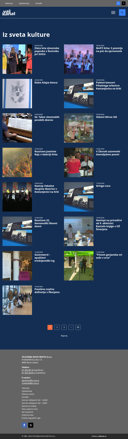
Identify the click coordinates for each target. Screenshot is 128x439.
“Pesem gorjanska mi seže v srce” (109, 256)
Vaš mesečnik (27, 412)
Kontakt (39, 3)
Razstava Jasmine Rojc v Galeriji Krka (46, 153)
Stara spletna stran (30, 409)
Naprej (64, 335)
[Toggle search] (122, 12)
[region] (32, 419)
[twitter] (124, 3)
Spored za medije (29, 406)
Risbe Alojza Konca (46, 82)
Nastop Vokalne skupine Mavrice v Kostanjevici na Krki (46, 188)
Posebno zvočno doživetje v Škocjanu (47, 291)
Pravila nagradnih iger (31, 418)
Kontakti (25, 397)
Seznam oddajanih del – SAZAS (35, 400)
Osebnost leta (27, 415)
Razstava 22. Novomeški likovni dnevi (45, 223)
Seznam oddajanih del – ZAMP (34, 403)
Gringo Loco (103, 185)
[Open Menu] (113, 12)
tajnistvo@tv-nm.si (30, 380)
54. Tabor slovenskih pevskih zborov (46, 119)
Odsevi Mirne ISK (106, 117)
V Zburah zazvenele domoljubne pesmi (108, 153)
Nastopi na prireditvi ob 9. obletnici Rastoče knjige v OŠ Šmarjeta (109, 225)
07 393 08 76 (27, 370)
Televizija (9, 3)
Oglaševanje (24, 3)
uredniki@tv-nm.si (30, 383)
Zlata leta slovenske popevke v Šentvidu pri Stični (46, 51)
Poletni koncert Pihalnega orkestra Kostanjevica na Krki (108, 85)
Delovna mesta (28, 394)
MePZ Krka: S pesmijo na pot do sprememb (109, 50)
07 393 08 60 (27, 373)
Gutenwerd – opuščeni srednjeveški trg (44, 257)
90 (78, 327)
